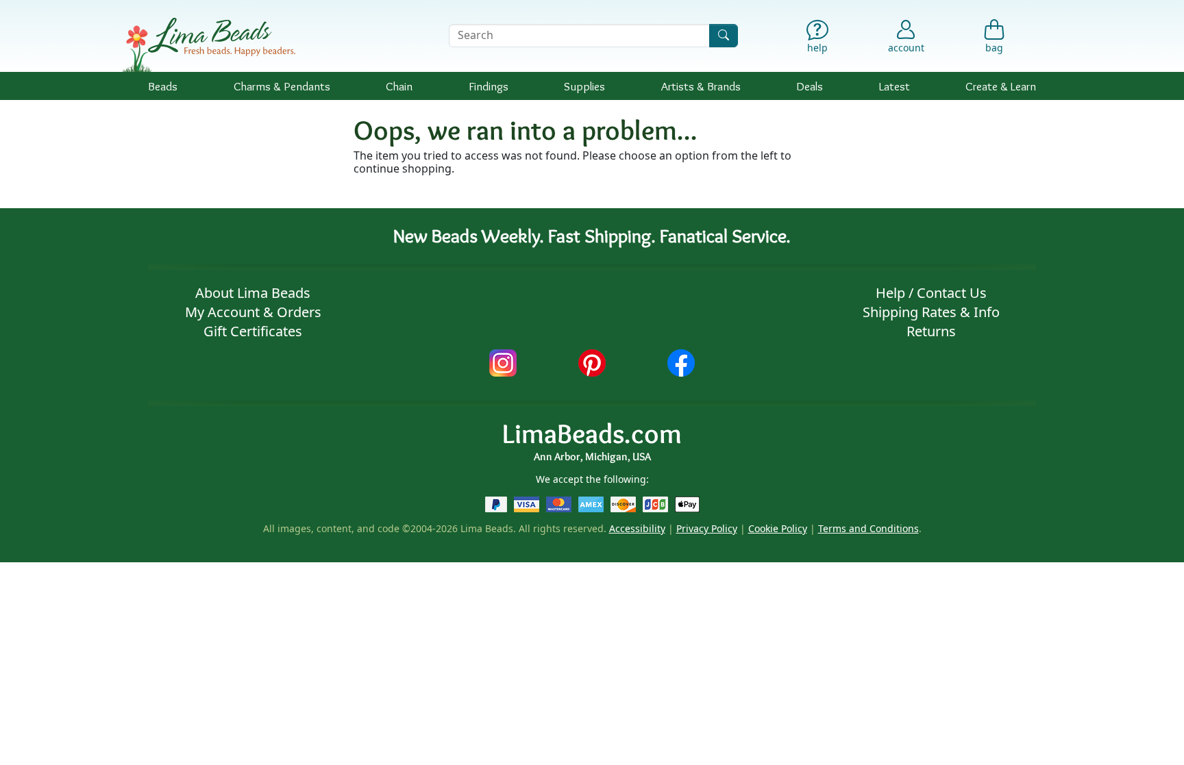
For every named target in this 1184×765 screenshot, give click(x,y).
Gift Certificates (253, 331)
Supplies (584, 86)
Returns (931, 331)
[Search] (723, 35)
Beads (162, 86)
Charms (282, 86)
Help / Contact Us (931, 293)
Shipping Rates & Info (931, 312)
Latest (894, 86)
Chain (399, 86)
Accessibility (637, 528)
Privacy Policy (706, 528)
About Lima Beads (252, 293)
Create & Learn (1000, 86)
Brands (701, 86)
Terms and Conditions (868, 528)
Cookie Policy (777, 528)
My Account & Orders (253, 312)
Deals (809, 86)
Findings (488, 86)
